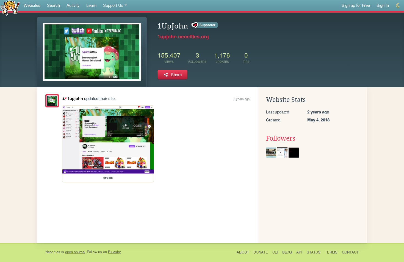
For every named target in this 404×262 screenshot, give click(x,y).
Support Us (113, 5)
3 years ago (242, 98)
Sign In (383, 5)
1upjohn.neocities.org (183, 36)
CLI (275, 252)
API (299, 252)
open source (75, 251)
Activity (73, 5)
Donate (260, 252)
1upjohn (75, 98)
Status (313, 252)
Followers (280, 138)
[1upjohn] (52, 100)
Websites (32, 5)
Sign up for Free (356, 5)
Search (53, 5)
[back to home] (10, 7)
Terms (331, 252)
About (243, 252)
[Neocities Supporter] (204, 25)
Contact (350, 252)
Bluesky (114, 251)
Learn (91, 5)
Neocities (52, 251)
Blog (287, 252)
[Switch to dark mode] (398, 5)
